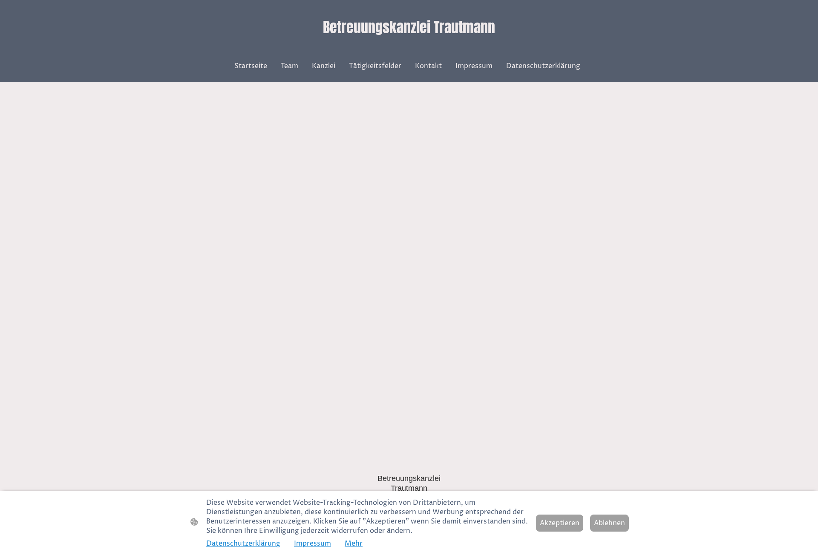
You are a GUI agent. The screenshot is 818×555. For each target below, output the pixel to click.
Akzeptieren (559, 523)
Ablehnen (609, 523)
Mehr (354, 543)
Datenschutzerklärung (243, 543)
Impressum (312, 543)
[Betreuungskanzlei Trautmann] (409, 46)
